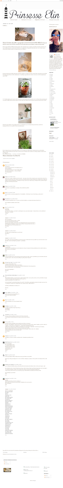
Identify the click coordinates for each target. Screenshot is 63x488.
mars (51, 185)
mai (50, 182)
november (51, 173)
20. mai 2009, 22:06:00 (11, 354)
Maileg (51, 95)
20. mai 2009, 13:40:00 (12, 306)
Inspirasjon (52, 86)
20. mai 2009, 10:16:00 (12, 238)
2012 (51, 165)
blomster (51, 74)
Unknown (6, 335)
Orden (51, 101)
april (51, 184)
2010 (51, 169)
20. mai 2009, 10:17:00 (12, 245)
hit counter (45, 468)
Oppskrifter (52, 99)
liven (6, 165)
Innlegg (6, 461)
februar (51, 187)
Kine (6, 299)
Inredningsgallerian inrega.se (28, 470)
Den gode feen (7, 198)
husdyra (51, 79)
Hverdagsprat (52, 81)
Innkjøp (51, 85)
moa (6, 207)
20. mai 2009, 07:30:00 (11, 192)
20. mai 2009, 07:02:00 (11, 186)
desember (51, 172)
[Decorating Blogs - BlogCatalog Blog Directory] (31, 466)
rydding (51, 103)
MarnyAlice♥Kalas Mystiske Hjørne (11, 275)
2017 (51, 158)
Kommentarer (7, 463)
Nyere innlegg (5, 452)
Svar (6, 173)
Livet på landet (52, 91)
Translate (56, 138)
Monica (6, 176)
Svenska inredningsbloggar (54, 127)
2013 (51, 164)
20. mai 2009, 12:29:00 (10, 299)
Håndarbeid (52, 83)
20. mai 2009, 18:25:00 (12, 335)
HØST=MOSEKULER (53, 119)
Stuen (51, 110)
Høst (51, 82)
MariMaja (7, 306)
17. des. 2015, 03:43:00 (12, 389)
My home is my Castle (9, 262)
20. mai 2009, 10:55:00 (16, 262)
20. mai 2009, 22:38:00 (17, 364)
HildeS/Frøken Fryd (8, 342)
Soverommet (52, 107)
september (52, 176)
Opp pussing (52, 97)
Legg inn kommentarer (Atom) (11, 454)
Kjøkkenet (51, 90)
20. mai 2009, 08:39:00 (13, 198)
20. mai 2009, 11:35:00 (14, 292)
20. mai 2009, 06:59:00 (10, 164)
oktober (51, 175)
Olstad (6, 354)
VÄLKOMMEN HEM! (54, 121)
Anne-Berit (7, 314)
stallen (51, 109)
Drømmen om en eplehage (9, 364)
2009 (51, 170)
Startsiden (24, 452)
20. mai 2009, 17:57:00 (9, 321)
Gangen (51, 78)
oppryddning (52, 98)
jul (50, 87)
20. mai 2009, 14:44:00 (12, 314)
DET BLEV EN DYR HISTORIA (57, 123)
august (51, 178)
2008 (51, 190)
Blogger (34, 480)
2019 (51, 154)
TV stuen (51, 113)
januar (51, 188)
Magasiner (51, 94)
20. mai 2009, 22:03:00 (15, 342)
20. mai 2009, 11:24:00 (21, 275)
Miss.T (6, 192)
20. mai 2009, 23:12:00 (12, 378)
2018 (51, 156)
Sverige (51, 111)
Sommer (51, 106)
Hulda (6, 255)
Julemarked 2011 (53, 89)
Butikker (51, 75)
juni (51, 181)
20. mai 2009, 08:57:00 (10, 207)
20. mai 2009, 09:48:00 (12, 230)
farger (51, 77)
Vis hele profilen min (52, 69)
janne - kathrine (7, 292)
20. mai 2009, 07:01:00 (11, 176)
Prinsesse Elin (57, 54)
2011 (51, 167)
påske (51, 102)
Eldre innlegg (45, 452)
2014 (51, 162)
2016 (51, 159)
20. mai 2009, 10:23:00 (11, 254)
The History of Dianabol (54, 128)
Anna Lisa (7, 245)
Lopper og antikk (53, 93)
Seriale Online (51, 141)
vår (50, 114)
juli (50, 179)
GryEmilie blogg (53, 119)
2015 (51, 161)
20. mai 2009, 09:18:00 (12, 217)
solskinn (51, 105)
